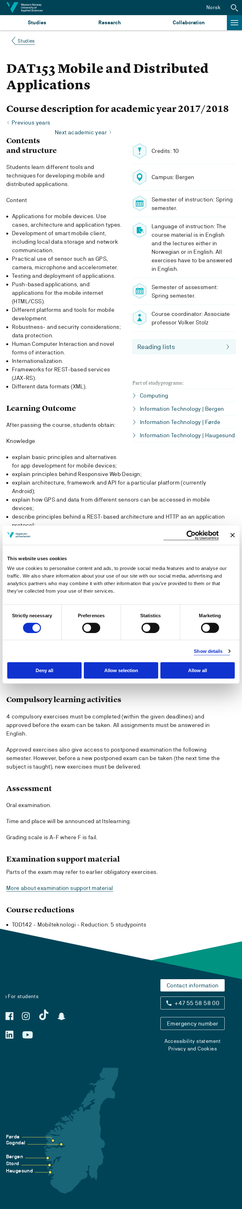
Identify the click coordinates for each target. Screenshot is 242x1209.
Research (109, 23)
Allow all (197, 670)
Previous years (31, 122)
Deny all (44, 670)
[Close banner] (232, 535)
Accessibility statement (192, 1041)
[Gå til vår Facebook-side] (9, 1016)
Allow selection (121, 670)
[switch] (91, 628)
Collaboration (189, 23)
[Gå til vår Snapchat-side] (61, 1016)
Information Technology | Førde (180, 422)
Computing (154, 395)
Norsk (213, 7)
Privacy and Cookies (192, 1049)
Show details (208, 651)
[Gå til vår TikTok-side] (43, 1014)
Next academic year (81, 132)
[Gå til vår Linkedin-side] (9, 1034)
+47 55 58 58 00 (197, 1003)
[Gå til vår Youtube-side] (27, 1035)
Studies (37, 23)
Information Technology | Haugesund (187, 435)
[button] (234, 7)
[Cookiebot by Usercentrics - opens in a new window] (191, 535)
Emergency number (192, 1023)
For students (23, 996)
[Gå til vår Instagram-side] (25, 1016)
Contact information (193, 985)
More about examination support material (59, 888)
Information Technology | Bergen (182, 408)
